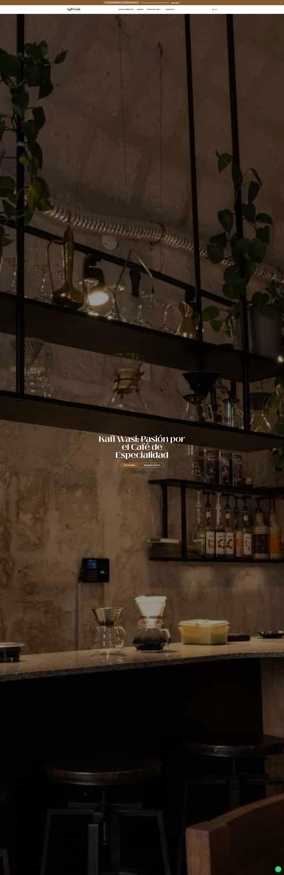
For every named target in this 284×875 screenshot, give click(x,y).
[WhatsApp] (278, 869)
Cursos (140, 9)
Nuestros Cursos (152, 465)
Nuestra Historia (125, 9)
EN (216, 9)
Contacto (169, 9)
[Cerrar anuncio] (281, 2)
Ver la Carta (129, 465)
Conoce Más (175, 2)
